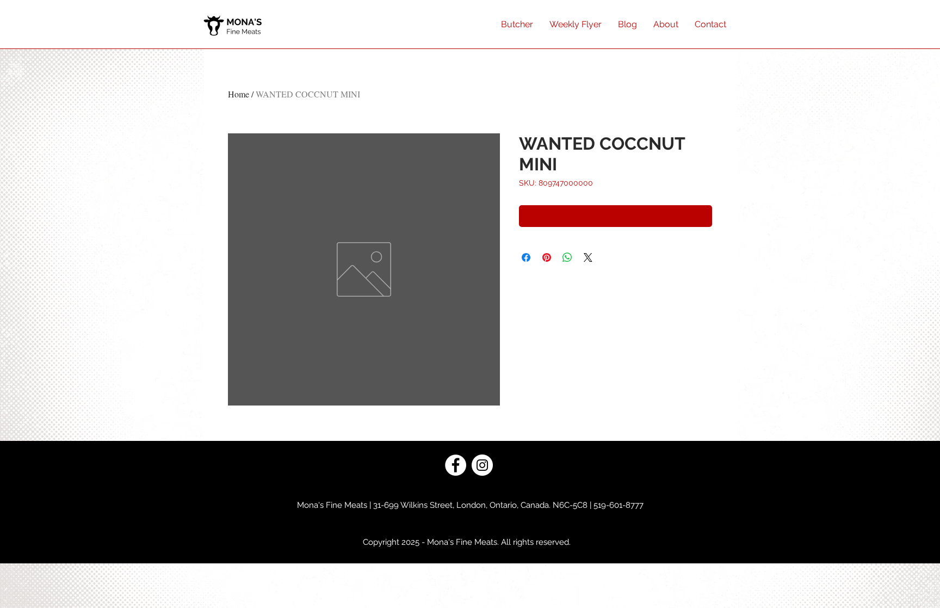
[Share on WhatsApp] (567, 257)
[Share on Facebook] (526, 257)
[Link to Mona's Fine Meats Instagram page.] (482, 465)
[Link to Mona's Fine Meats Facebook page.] (455, 465)
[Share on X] (588, 257)
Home (238, 94)
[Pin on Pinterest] (546, 257)
